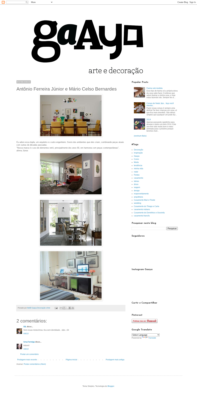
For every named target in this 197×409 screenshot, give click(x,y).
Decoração (138, 150)
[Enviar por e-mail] (61, 308)
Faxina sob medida (155, 88)
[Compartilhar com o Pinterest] (72, 308)
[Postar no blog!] (64, 308)
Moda (136, 162)
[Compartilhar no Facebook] (69, 308)
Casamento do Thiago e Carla (146, 206)
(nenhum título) (140, 136)
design (137, 191)
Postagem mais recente (27, 360)
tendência (138, 165)
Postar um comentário (29, 354)
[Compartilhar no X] (66, 308)
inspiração (138, 153)
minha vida (138, 168)
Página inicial (71, 360)
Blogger (111, 386)
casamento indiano (142, 209)
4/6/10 (26, 334)
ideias (136, 181)
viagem (137, 187)
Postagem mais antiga (115, 360)
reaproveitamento (141, 194)
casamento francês (142, 216)
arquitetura (138, 197)
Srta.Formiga (29, 342)
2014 (149, 119)
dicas (136, 184)
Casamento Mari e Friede (144, 200)
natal (136, 172)
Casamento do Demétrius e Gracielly (149, 213)
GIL (24, 327)
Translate (152, 338)
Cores (136, 159)
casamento (138, 178)
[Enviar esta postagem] (56, 308)
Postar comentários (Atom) (35, 364)
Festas (136, 175)
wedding (137, 203)
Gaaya (136, 156)
